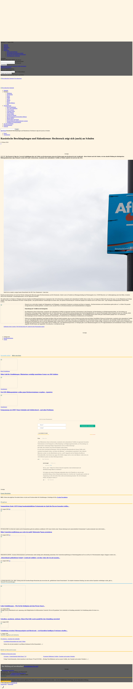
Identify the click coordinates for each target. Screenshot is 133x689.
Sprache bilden (10, 114)
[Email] (36, 148)
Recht (8, 101)
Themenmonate (7, 105)
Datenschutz (4, 684)
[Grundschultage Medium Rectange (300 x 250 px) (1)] (12, 323)
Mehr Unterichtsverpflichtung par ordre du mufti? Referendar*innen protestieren (26, 532)
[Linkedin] (31, 148)
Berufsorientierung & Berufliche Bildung (17, 116)
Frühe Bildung (10, 112)
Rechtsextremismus (8, 338)
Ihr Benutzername (19, 61)
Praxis (8, 96)
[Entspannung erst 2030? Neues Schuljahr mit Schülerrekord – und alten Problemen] (9, 405)
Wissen (8, 100)
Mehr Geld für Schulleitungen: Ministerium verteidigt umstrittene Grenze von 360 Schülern (29, 374)
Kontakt (6, 49)
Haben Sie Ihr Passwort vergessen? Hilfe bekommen (13, 66)
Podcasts (6, 126)
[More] (47, 148)
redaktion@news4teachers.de (18, 673)
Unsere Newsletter (6, 493)
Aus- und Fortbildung (12, 108)
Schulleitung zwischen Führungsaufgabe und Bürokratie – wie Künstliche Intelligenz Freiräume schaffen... (34, 630)
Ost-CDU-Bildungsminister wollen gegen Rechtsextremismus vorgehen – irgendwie (26, 392)
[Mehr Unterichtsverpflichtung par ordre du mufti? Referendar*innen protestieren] (13, 553)
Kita (8, 104)
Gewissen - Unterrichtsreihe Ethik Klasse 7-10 (15, 656)
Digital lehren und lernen (13, 119)
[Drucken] (42, 148)
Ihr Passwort (18, 63)
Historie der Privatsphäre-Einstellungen (16, 54)
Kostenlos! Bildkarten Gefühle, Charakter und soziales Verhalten (59, 656)
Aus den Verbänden (8, 123)
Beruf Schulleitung (11, 107)
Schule (5, 339)
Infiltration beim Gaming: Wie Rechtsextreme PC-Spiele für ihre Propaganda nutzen (24, 326)
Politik (8, 97)
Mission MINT (10, 118)
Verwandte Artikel (5, 355)
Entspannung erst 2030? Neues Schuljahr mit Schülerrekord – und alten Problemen (27, 410)
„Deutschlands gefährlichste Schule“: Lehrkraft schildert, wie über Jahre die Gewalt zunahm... (30, 558)
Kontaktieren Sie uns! (31, 666)
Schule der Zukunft (11, 115)
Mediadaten (6, 47)
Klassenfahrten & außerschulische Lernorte (17, 121)
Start (2, 130)
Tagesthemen (7, 134)
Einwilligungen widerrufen (13, 56)
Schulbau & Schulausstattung (14, 122)
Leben (8, 98)
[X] (20, 148)
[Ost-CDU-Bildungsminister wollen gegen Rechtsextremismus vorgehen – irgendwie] (9, 387)
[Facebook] (14, 148)
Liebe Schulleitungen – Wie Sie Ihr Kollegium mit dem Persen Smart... (23, 606)
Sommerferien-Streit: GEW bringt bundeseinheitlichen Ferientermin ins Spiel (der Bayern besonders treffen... (35, 506)
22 (9, 560)
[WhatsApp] (25, 148)
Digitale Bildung (11, 103)
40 (9, 509)
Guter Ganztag (10, 109)
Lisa (51, 465)
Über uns (6, 46)
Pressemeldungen (8, 125)
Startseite (6, 44)
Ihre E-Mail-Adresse (20, 71)
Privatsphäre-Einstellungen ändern (15, 53)
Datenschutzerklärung (12, 51)
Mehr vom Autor (16, 355)
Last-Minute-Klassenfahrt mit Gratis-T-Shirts (14, 641)
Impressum (6, 50)
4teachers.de (14, 683)
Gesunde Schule (11, 111)
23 (9, 535)
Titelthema (9, 93)
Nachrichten (10, 94)
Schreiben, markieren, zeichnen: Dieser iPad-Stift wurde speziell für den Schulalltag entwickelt (30, 619)
